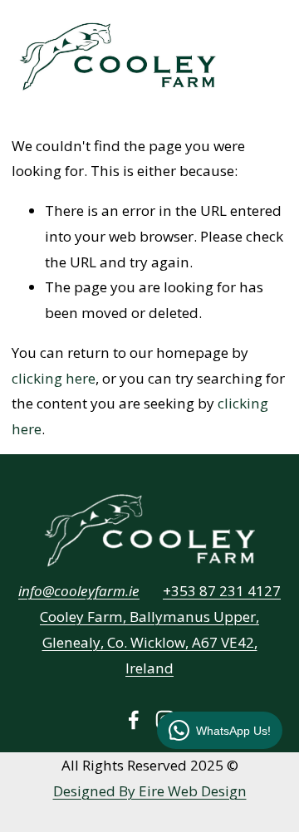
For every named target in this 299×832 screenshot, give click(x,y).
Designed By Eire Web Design (150, 790)
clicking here (54, 378)
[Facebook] (134, 720)
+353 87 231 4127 (222, 590)
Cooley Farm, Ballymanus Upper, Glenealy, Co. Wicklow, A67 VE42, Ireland (149, 642)
